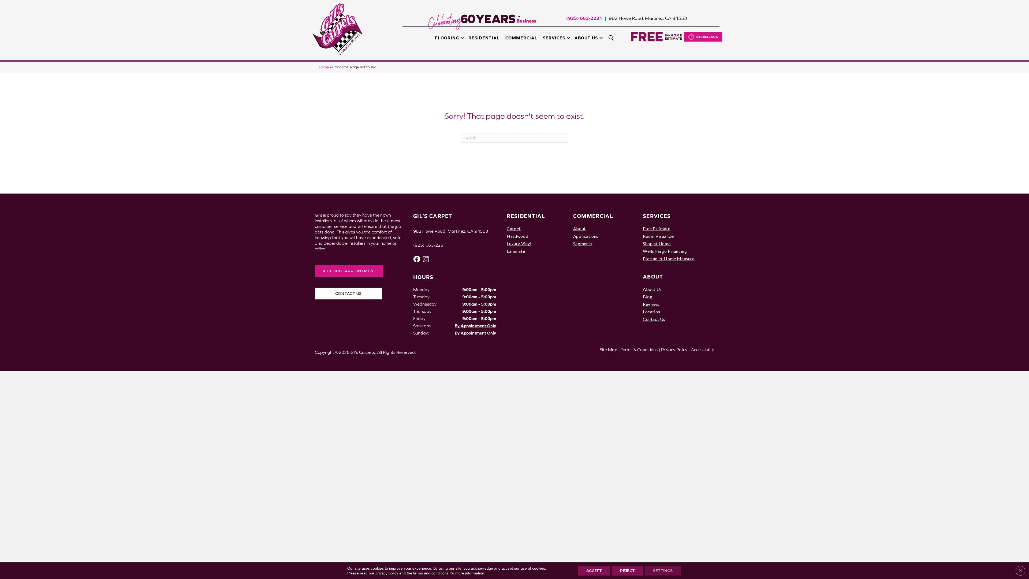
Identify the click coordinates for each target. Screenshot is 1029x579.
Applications (585, 236)
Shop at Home (657, 243)
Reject (627, 570)
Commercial (521, 37)
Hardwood (517, 236)
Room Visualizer (659, 236)
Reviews (651, 304)
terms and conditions (431, 573)
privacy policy (386, 573)
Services (554, 37)
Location (651, 311)
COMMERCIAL (593, 216)
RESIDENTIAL (526, 216)
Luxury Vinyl (519, 243)
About (579, 228)
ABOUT (653, 276)
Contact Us (654, 319)
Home (324, 67)
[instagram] (426, 259)
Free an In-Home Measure (669, 258)
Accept (594, 570)
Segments (582, 243)
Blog (647, 296)
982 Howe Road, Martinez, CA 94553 (648, 18)
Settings (663, 570)
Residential (483, 37)
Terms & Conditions (639, 349)
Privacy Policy (674, 349)
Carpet (514, 228)
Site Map (608, 349)
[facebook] (416, 259)
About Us (586, 37)
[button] (462, 37)
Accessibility (702, 349)
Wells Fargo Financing (665, 251)
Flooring (447, 37)
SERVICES (657, 216)
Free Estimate (656, 228)
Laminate (516, 251)
